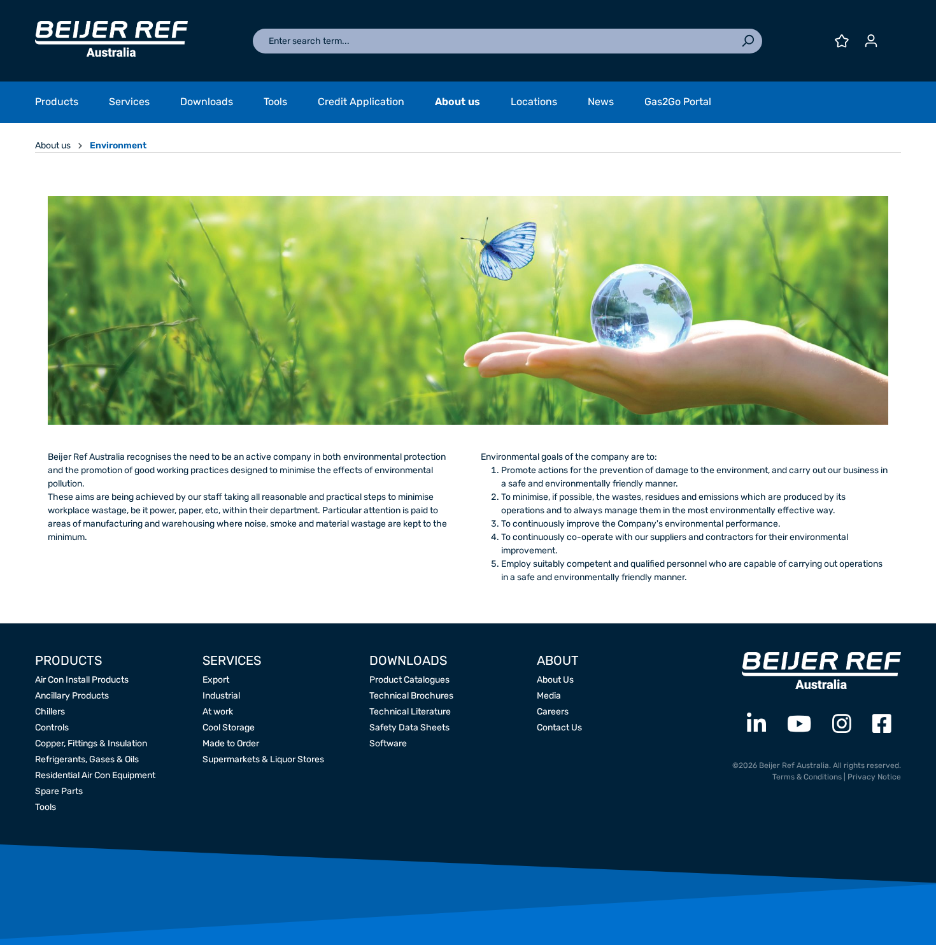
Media (549, 695)
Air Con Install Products (82, 679)
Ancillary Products (72, 695)
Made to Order (230, 743)
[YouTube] (799, 724)
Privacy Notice (874, 776)
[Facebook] (881, 724)
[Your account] (871, 41)
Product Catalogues (409, 679)
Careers (553, 711)
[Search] (747, 41)
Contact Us (559, 727)
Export (215, 679)
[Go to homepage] (111, 39)
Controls (52, 727)
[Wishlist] (841, 41)
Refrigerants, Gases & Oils (87, 759)
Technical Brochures (411, 695)
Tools (45, 807)
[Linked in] (756, 724)
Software (388, 743)
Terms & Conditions (807, 776)
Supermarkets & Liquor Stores (263, 759)
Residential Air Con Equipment (95, 775)
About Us (555, 679)
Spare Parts (59, 791)
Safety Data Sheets (409, 727)
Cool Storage (228, 727)
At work (217, 711)
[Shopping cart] (893, 36)
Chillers (50, 711)
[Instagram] (841, 724)
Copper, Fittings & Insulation (91, 743)
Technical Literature (410, 711)
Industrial (221, 695)
